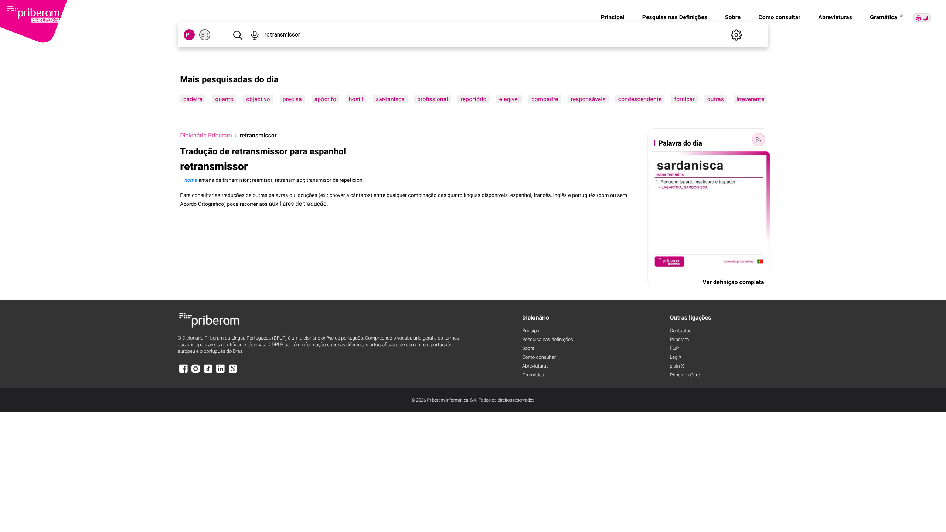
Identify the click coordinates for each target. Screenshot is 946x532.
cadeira (193, 99)
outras (715, 99)
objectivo (258, 99)
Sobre (733, 17)
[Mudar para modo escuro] (922, 17)
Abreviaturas (835, 17)
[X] (232, 372)
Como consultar (779, 17)
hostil (356, 99)
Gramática (884, 17)
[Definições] (736, 35)
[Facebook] (183, 372)
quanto (224, 99)
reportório (474, 99)
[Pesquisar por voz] (254, 35)
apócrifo (325, 99)
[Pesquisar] (237, 35)
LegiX (675, 357)
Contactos (680, 331)
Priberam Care (685, 375)
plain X (677, 366)
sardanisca (390, 99)
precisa (292, 99)
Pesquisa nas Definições (674, 17)
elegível (509, 99)
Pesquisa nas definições (547, 339)
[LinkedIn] (220, 372)
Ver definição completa (733, 282)
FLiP (674, 348)
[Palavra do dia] (759, 139)
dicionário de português (331, 338)
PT (189, 35)
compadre (545, 99)
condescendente (640, 99)
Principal (613, 17)
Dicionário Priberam (206, 135)
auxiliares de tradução (298, 203)
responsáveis (588, 99)
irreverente (750, 99)
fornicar (684, 99)
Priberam (679, 339)
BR (204, 35)
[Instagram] (195, 372)
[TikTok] (208, 372)
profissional (432, 99)
